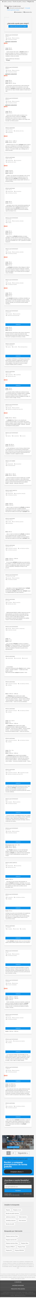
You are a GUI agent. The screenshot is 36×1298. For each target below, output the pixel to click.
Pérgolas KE (9, 1250)
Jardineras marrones (11, 1217)
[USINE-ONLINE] (18, 690)
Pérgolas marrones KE (11, 1239)
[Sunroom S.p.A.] (18, 500)
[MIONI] (18, 990)
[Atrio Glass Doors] (18, 934)
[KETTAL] (18, 320)
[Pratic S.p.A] (18, 45)
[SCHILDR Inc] (18, 1077)
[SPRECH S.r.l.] (18, 414)
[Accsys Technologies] (18, 352)
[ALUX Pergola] (18, 663)
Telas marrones (22, 1220)
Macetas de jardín (10, 1224)
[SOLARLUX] (18, 609)
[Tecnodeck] (18, 635)
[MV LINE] (18, 779)
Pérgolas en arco (17, 1210)
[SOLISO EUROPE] (18, 1024)
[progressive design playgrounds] (18, 1048)
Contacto (18, 324)
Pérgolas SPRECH (10, 1246)
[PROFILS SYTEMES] (18, 585)
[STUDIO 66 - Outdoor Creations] (18, 960)
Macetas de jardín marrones (12, 1213)
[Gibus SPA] (18, 228)
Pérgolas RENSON (19, 1250)
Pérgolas (8, 1210)
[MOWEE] (18, 809)
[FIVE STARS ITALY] (18, 1113)
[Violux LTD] (18, 872)
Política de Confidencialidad (17, 1193)
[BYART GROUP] (18, 904)
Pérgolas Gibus (24, 1243)
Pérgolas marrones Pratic (12, 1236)
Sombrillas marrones (11, 1220)
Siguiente (22, 1153)
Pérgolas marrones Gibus (12, 1243)
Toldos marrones (23, 1217)
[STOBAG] (18, 381)
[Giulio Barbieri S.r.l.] (18, 838)
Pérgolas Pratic (21, 1246)
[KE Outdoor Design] (18, 137)
